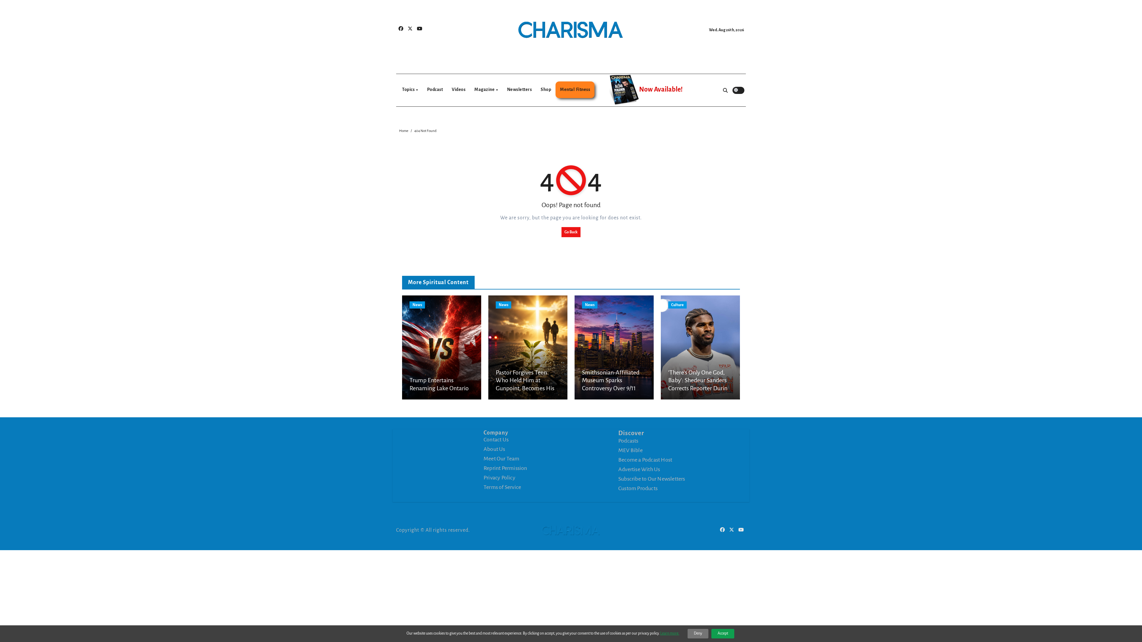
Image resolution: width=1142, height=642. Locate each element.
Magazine (484, 89)
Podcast (435, 89)
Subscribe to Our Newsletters (651, 479)
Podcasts (628, 441)
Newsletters (519, 89)
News (417, 305)
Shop (546, 89)
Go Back (571, 232)
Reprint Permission (505, 468)
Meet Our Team (502, 459)
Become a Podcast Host (645, 460)
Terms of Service (502, 487)
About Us (494, 449)
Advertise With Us (639, 469)
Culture (677, 305)
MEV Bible (630, 450)
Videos (458, 89)
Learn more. (669, 633)
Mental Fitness (575, 89)
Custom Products (638, 488)
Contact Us (496, 440)
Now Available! (661, 89)
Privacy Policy (499, 478)
